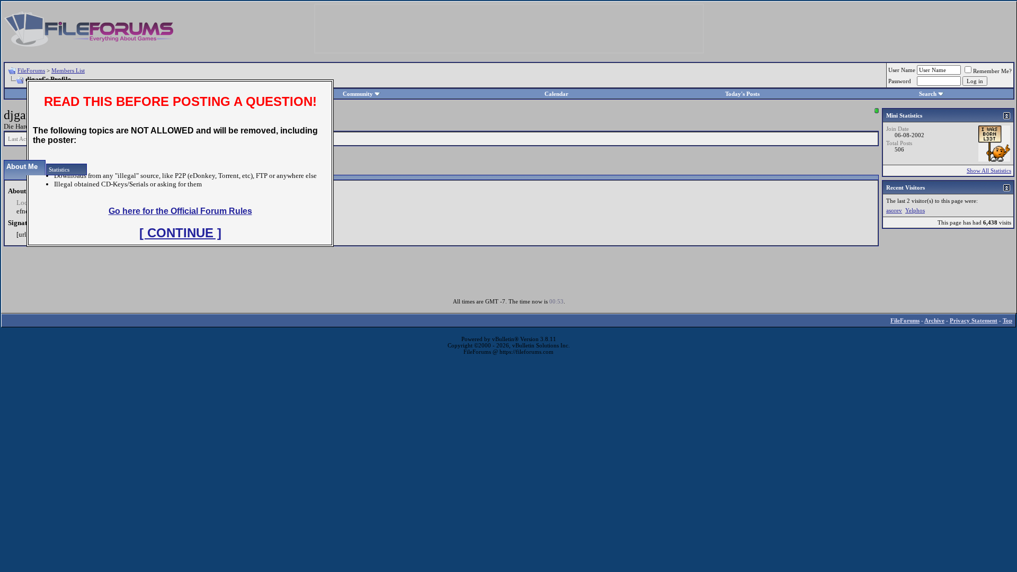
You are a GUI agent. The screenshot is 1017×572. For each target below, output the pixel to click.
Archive (934, 320)
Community (358, 94)
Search (927, 94)
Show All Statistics (989, 170)
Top (1007, 320)
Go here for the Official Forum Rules (180, 211)
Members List (68, 70)
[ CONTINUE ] (180, 233)
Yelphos (915, 210)
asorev (894, 210)
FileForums (31, 70)
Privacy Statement (973, 320)
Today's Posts (742, 94)
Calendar (556, 94)
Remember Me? (992, 71)
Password (899, 81)
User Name (901, 70)
